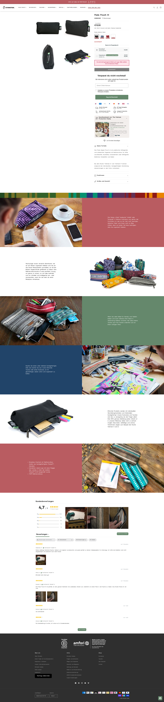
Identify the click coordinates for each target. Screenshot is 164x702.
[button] (22, 7)
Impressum (37, 672)
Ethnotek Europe (126, 698)
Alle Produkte (102, 661)
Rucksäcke (101, 656)
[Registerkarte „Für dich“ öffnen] (160, 698)
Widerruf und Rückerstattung (74, 669)
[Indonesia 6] (102, 36)
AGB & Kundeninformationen (74, 675)
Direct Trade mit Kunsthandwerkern (44, 659)
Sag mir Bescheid (112, 97)
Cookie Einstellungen (72, 677)
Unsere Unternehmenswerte (42, 664)
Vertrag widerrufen (43, 676)
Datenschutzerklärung (72, 672)
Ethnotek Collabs (39, 667)
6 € (120, 131)
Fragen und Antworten (72, 659)
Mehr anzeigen (82, 629)
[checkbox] (92, 539)
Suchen (100, 664)
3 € (116, 131)
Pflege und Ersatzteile (72, 661)
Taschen (101, 659)
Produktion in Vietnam (40, 661)
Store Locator (38, 669)
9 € (125, 131)
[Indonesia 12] (113, 36)
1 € (112, 131)
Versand (102, 28)
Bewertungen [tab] (42, 534)
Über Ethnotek (38, 656)
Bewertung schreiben (123, 533)
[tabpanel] (82, 585)
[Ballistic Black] (96, 36)
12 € (112, 135)
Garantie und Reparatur (73, 664)
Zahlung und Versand (72, 667)
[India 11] (107, 36)
